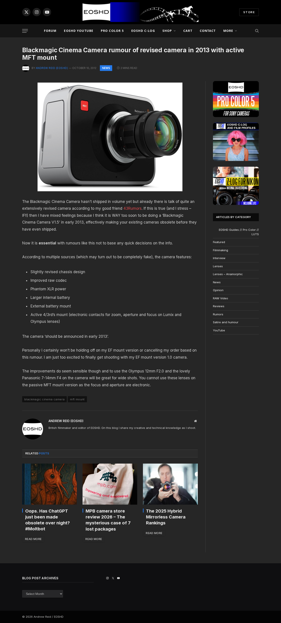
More (228, 31)
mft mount (77, 399)
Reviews (218, 306)
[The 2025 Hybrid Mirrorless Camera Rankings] (170, 484)
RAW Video (220, 298)
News (106, 68)
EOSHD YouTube (78, 31)
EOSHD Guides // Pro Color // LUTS (239, 232)
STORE (249, 12)
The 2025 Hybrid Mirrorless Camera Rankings (166, 516)
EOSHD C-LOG (143, 31)
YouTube (219, 330)
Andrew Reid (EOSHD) (52, 68)
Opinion (218, 290)
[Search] (256, 31)
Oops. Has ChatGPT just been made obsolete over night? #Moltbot (47, 520)
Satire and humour (225, 322)
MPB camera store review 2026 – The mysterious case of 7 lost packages (108, 520)
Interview (219, 258)
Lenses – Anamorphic (228, 274)
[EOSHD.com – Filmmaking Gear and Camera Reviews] (140, 12)
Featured (219, 242)
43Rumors (132, 208)
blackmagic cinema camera (44, 399)
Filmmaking (220, 250)
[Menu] (25, 31)
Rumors (218, 314)
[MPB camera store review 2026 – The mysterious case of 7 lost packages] (110, 484)
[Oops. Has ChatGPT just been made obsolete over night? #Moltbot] (49, 484)
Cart (187, 31)
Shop (167, 31)
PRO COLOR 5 (112, 31)
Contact (208, 31)
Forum (50, 31)
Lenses (218, 266)
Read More (33, 539)
